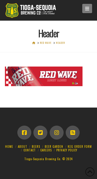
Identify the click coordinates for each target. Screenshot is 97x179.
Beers (36, 146)
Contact (30, 150)
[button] (87, 8)
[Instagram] (57, 133)
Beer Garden (54, 146)
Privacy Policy (66, 150)
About (22, 146)
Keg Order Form (80, 146)
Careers (46, 150)
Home (9, 146)
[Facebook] (24, 133)
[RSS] (73, 133)
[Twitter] (40, 133)
